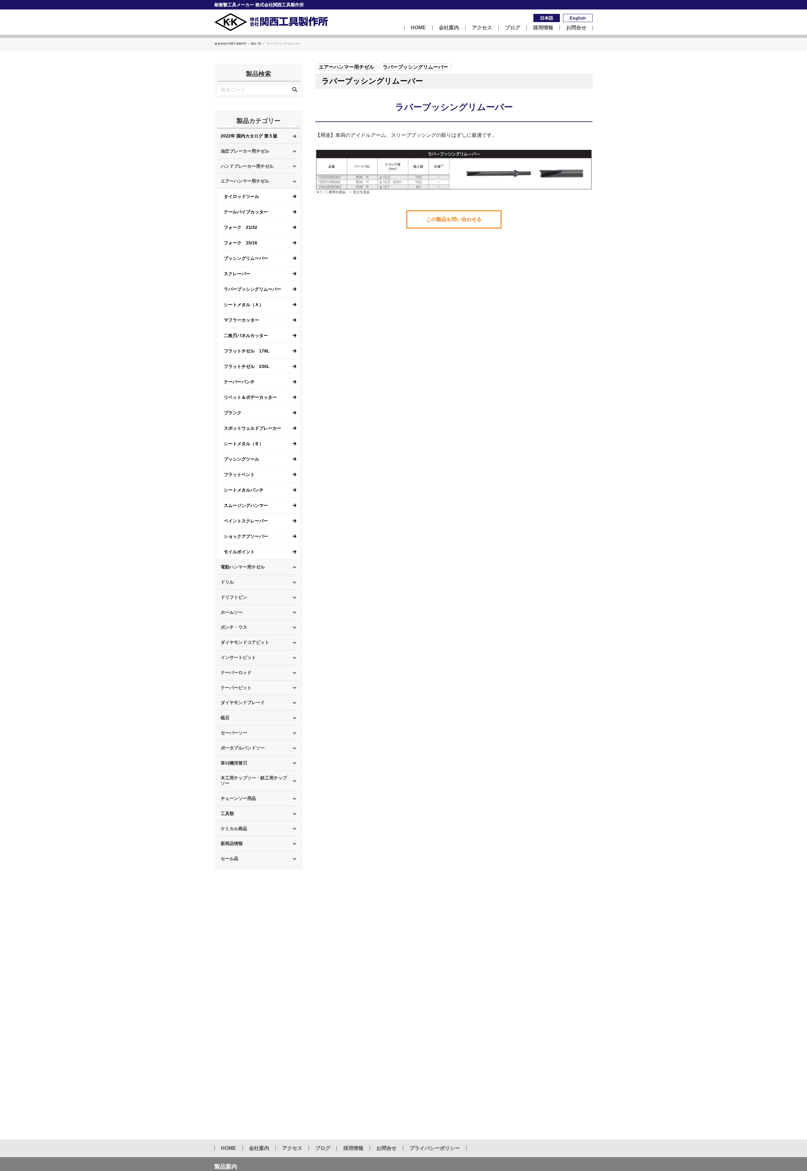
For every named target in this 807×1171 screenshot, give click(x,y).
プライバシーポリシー (434, 1148)
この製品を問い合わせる (454, 219)
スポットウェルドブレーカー (252, 428)
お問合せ (576, 27)
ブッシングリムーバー (246, 258)
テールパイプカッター (246, 211)
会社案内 (449, 27)
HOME (418, 27)
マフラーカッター (241, 320)
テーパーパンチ (239, 381)
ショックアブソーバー (246, 536)
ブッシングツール (241, 459)
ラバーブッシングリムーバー (252, 289)
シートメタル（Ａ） (244, 304)
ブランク (232, 412)
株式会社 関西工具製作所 (232, 43)
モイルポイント (239, 551)
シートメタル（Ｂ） (244, 443)
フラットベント (239, 474)
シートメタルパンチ (244, 489)
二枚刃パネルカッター (246, 335)
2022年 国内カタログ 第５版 (249, 135)
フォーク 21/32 (240, 227)
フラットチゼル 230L (247, 366)
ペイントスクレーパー (246, 520)
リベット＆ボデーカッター (250, 397)
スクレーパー (237, 273)
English (578, 17)
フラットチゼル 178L (247, 350)
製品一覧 (256, 43)
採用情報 (543, 27)
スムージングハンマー (246, 505)
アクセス (482, 27)
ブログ (512, 27)
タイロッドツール (241, 196)
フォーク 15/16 (240, 242)
